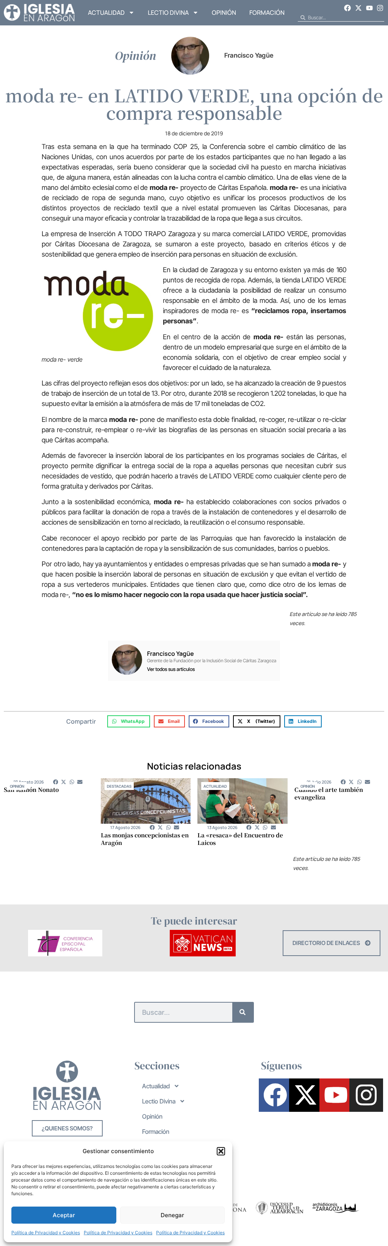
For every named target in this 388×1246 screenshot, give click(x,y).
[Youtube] (369, 8)
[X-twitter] (358, 8)
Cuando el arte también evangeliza (328, 793)
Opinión (224, 12)
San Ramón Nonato (31, 789)
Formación (267, 12)
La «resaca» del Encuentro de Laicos (240, 838)
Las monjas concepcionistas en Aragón (145, 838)
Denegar (172, 1215)
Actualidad (106, 12)
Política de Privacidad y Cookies (45, 1232)
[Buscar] (242, 1012)
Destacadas (119, 786)
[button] (221, 1151)
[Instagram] (380, 8)
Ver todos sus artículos (171, 669)
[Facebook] (348, 8)
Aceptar (64, 1215)
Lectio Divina (168, 12)
